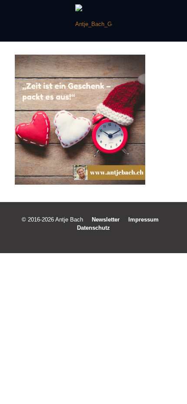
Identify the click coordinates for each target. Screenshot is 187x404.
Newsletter (106, 219)
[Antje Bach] (93, 20)
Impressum (143, 219)
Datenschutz (93, 228)
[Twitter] (87, 240)
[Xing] (111, 240)
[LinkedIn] (99, 240)
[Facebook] (75, 240)
